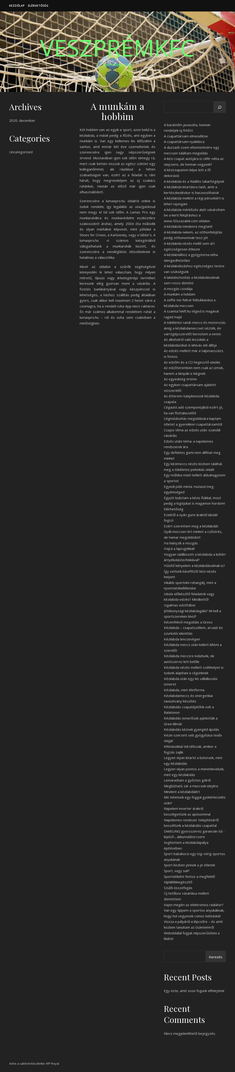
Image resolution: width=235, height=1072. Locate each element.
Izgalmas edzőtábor (180, 605)
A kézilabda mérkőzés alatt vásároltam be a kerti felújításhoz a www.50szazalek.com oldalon (194, 215)
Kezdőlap (17, 6)
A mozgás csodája (178, 288)
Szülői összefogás (178, 887)
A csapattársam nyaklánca (184, 141)
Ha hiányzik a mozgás (181, 543)
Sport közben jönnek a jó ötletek (189, 865)
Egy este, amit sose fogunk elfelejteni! (194, 990)
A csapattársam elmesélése (186, 136)
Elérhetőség (38, 6)
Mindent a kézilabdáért (182, 791)
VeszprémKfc (117, 47)
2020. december (22, 120)
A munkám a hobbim (179, 294)
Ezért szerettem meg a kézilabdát (191, 526)
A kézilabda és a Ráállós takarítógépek (194, 181)
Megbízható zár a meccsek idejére (191, 786)
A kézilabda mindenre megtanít (188, 226)
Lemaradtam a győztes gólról (187, 780)
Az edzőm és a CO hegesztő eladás (192, 362)
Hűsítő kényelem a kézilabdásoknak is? (194, 565)
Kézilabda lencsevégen (182, 639)
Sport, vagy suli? (177, 870)
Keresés (215, 957)
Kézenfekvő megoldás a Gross (188, 622)
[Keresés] (219, 107)
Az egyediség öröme (180, 379)
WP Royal (52, 1063)
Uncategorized (21, 152)
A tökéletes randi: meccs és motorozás (195, 322)
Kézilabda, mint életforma (184, 690)
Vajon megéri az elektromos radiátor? (194, 904)
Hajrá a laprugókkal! (179, 548)
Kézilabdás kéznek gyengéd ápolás (191, 729)
